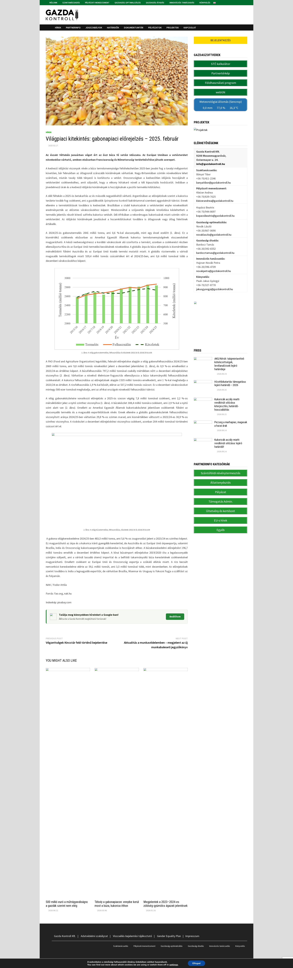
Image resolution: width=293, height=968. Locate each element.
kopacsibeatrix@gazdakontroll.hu (215, 215)
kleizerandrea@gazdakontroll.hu (214, 200)
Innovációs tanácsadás (181, 2)
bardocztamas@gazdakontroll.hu (215, 253)
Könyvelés (204, 2)
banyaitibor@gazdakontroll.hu (213, 182)
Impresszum (192, 936)
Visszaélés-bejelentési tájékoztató (132, 936)
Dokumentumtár (133, 27)
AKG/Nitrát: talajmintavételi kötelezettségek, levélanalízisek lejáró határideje (229, 364)
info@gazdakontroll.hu (210, 164)
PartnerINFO (73, 27)
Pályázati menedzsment (97, 2)
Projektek (172, 27)
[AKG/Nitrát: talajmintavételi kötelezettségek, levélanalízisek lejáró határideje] (203, 359)
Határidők (113, 27)
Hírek (58, 27)
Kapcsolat (190, 27)
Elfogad (196, 963)
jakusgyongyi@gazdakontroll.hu (214, 289)
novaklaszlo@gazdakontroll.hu (213, 234)
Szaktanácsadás (71, 2)
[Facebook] (242, 2)
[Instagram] (245, 2)
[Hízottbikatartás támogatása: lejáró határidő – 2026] (203, 382)
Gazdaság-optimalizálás (127, 2)
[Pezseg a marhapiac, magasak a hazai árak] (203, 422)
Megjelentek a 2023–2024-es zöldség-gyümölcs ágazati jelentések (165, 904)
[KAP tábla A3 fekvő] (220, 320)
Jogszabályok (93, 27)
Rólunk (53, 2)
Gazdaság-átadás (154, 2)
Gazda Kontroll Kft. (65, 936)
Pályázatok (155, 27)
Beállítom (175, 616)
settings (173, 964)
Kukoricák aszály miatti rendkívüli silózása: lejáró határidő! (228, 443)
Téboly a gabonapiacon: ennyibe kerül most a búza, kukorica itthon (117, 904)
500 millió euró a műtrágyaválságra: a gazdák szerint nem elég (67, 904)
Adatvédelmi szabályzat (94, 936)
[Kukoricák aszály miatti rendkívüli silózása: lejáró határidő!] (203, 440)
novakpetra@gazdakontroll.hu (213, 271)
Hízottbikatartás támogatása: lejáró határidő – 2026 (230, 383)
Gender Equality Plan (169, 936)
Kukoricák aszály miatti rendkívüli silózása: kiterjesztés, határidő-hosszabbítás (226, 404)
